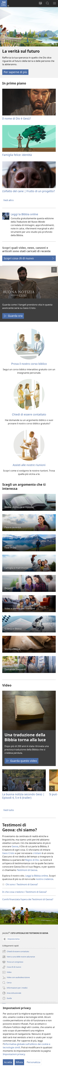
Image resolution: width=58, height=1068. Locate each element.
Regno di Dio (32, 859)
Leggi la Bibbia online (24, 214)
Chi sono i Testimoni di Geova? (22, 884)
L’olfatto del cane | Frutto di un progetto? (28, 191)
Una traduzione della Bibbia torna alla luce (25, 737)
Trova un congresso (12, 962)
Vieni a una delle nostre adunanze (18, 956)
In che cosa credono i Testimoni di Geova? (24, 891)
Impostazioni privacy (14, 1054)
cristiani (37, 853)
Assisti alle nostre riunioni (29, 465)
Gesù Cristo (8, 853)
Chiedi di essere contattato (29, 414)
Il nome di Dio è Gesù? (16, 118)
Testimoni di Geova (27, 870)
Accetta (8, 1062)
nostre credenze (44, 879)
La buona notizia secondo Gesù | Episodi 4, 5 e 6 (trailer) (23, 796)
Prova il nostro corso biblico (29, 364)
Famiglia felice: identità (17, 155)
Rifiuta (19, 1062)
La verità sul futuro (21, 51)
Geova (15, 846)
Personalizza (33, 1062)
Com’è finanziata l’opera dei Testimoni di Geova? (27, 899)
